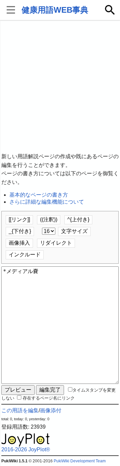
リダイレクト (56, 243)
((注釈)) (48, 219)
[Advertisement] (60, 87)
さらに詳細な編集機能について (46, 202)
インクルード (25, 254)
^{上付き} (78, 219)
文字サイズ (74, 231)
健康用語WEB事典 (55, 9)
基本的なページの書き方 (38, 195)
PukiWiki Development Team (80, 461)
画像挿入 (19, 243)
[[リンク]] (19, 219)
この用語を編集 (20, 410)
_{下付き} (20, 231)
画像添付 (50, 410)
